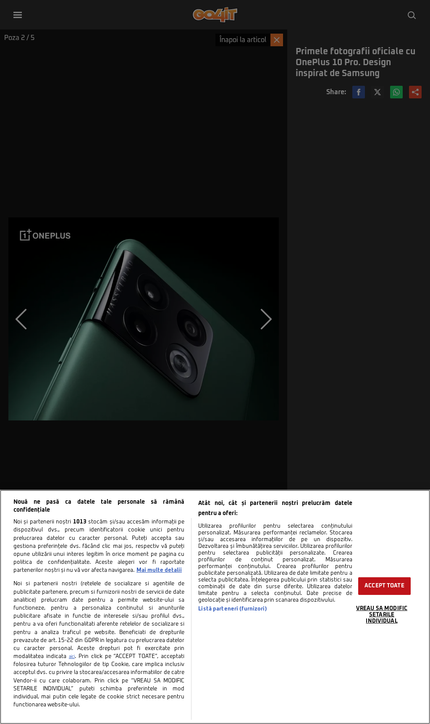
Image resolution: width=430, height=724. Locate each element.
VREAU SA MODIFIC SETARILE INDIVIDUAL (381, 614)
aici (72, 657)
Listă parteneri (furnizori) (232, 609)
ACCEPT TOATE (384, 586)
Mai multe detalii (159, 570)
